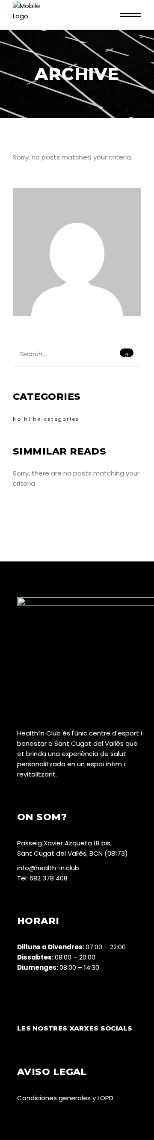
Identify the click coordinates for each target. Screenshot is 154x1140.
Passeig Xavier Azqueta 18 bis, (64, 843)
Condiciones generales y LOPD (65, 1097)
